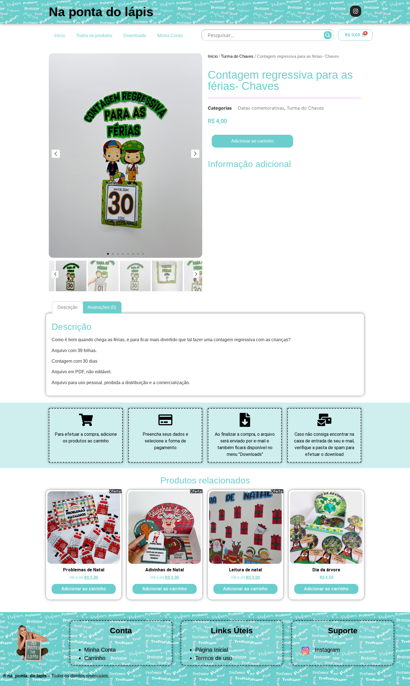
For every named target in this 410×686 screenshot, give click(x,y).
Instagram (327, 650)
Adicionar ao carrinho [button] (83, 588)
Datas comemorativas (261, 108)
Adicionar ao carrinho (252, 141)
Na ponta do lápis (101, 12)
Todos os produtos (94, 35)
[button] (108, 254)
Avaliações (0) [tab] (102, 307)
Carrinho (94, 658)
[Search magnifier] (328, 35)
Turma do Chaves (237, 56)
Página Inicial (211, 650)
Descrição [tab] (67, 307)
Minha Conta (170, 35)
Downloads (135, 35)
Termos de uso (213, 658)
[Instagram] (355, 11)
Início (59, 35)
